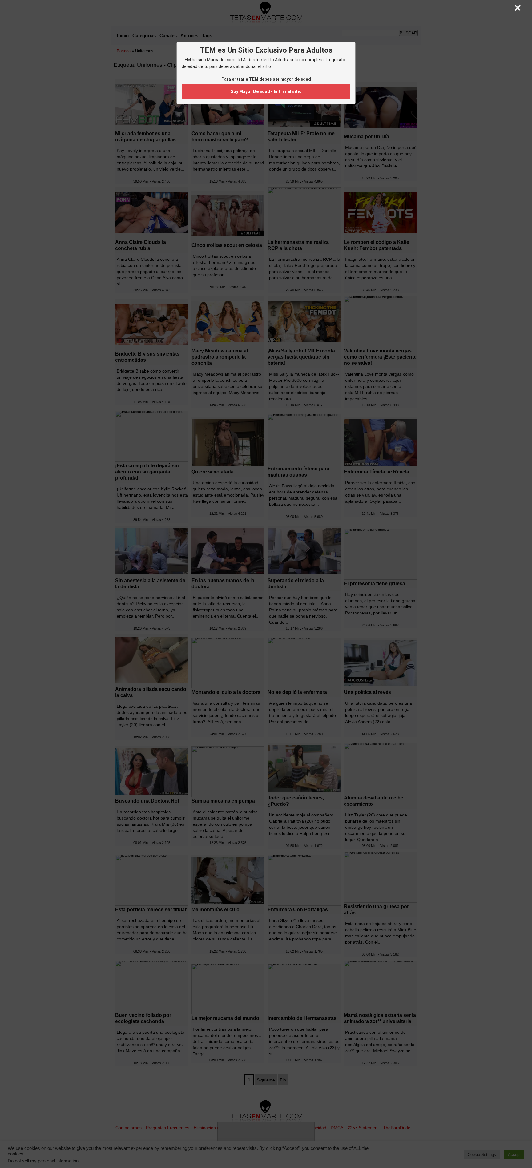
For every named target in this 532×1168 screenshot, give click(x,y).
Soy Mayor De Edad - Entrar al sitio (266, 91)
